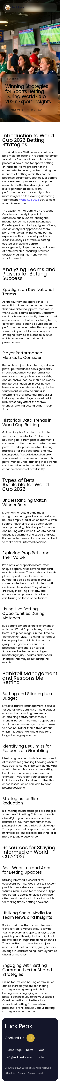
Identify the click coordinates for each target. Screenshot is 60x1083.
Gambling (12, 79)
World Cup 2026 (29, 199)
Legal (40, 1073)
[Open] (51, 7)
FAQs (41, 1050)
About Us (10, 1073)
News (29, 1050)
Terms (31, 1073)
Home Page (14, 1050)
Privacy (21, 1073)
